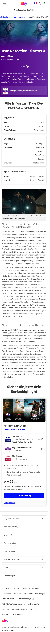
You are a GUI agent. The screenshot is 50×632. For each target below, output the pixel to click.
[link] (24, 3)
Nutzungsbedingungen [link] (26, 599)
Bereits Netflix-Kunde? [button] (14, 429)
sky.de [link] (4, 609)
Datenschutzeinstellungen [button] (34, 594)
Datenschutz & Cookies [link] (11, 594)
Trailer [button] (22, 66)
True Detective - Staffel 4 (38, 17)
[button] (24, 439)
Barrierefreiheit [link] (8, 599)
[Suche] (40, 4)
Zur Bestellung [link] (24, 495)
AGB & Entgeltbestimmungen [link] (13, 604)
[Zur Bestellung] (24, 410)
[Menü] (4, 3)
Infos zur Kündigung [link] (31, 588)
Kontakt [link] (17, 588)
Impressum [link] (6, 588)
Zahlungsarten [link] (34, 604)
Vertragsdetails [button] (9, 503)
